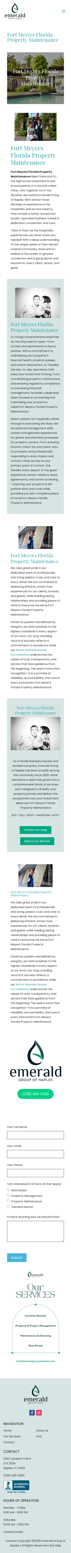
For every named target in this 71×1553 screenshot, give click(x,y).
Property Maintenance (26, 1201)
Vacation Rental (22, 1207)
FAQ (39, 1436)
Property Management (27, 1196)
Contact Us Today (35, 830)
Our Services (12, 1436)
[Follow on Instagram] (39, 1412)
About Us (42, 1431)
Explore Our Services (37, 841)
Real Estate (19, 1190)
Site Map (55, 1545)
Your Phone (14, 1165)
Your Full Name (17, 1127)
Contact (9, 1442)
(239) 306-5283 (13, 1475)
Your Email (14, 1146)
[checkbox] (8, 1190)
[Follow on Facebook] (32, 1412)
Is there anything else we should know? (33, 1217)
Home (7, 1431)
